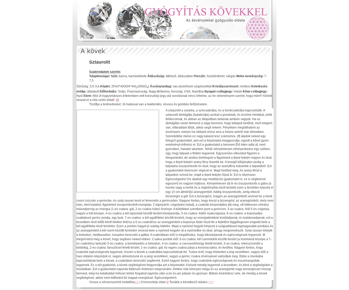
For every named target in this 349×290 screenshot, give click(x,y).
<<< (137, 282)
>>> (211, 282)
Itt (117, 100)
